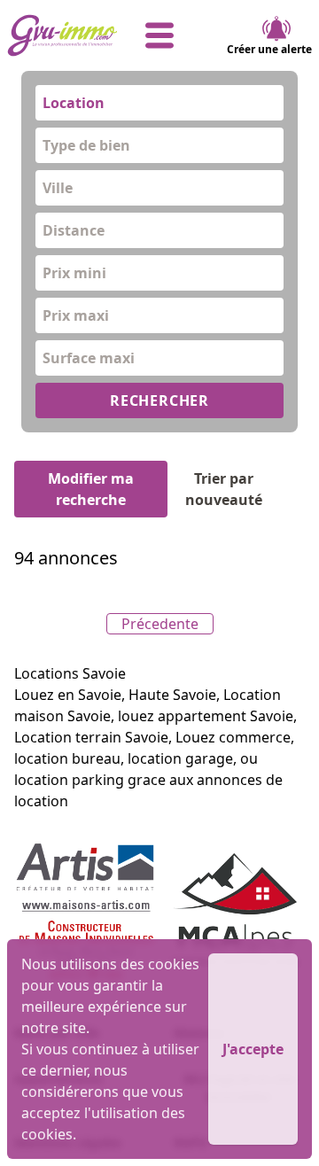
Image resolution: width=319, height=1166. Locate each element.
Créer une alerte (269, 49)
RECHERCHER (159, 400)
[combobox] (159, 102)
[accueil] (58, 35)
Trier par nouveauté (223, 489)
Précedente (159, 624)
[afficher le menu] (160, 35)
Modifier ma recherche (91, 489)
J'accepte (253, 1049)
